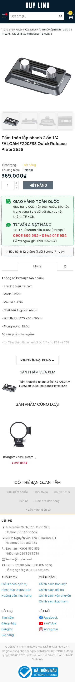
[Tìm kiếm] (60, 16)
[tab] (37, 266)
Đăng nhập (8, 623)
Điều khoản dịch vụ (14, 584)
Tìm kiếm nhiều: (17, 492)
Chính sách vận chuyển (55, 595)
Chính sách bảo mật (53, 584)
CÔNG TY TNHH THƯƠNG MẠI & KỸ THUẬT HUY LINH (39, 646)
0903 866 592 (26, 235)
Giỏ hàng (7, 635)
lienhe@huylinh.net (19, 559)
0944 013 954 (54, 235)
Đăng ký (6, 629)
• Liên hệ (22, 501)
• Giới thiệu (40, 492)
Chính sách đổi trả (51, 590)
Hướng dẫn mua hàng (16, 595)
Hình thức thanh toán (16, 590)
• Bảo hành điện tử (38, 509)
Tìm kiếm (7, 617)
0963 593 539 (29, 553)
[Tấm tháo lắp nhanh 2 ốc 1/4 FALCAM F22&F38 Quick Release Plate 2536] (9, 387)
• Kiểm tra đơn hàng (46, 501)
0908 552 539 (30, 548)
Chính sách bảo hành (53, 601)
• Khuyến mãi (61, 492)
